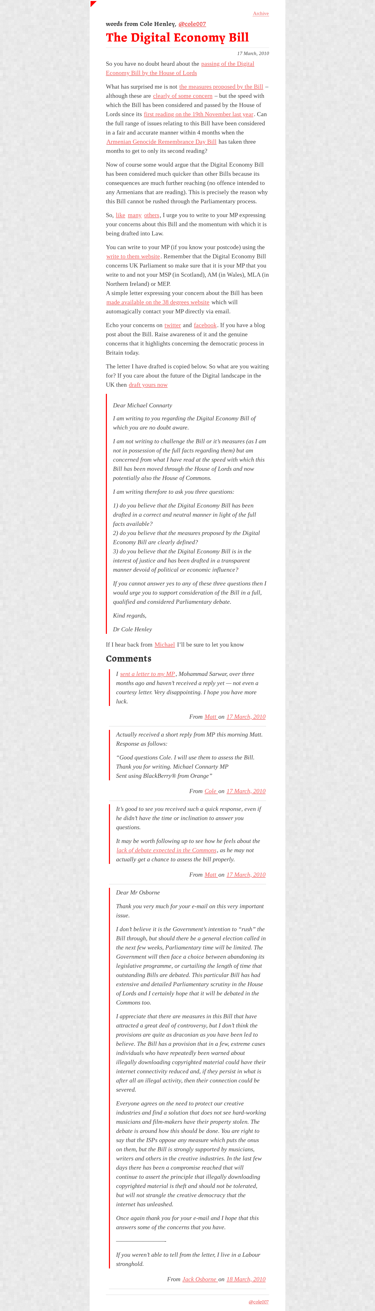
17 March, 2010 (246, 716)
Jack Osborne (200, 1279)
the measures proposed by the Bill (221, 86)
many (135, 215)
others (151, 215)
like (120, 215)
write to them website (133, 256)
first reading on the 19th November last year (198, 114)
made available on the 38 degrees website (157, 302)
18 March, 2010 (246, 1279)
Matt (211, 716)
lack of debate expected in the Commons (166, 850)
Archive (261, 13)
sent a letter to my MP (147, 674)
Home (96, 6)
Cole (211, 791)
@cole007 (192, 24)
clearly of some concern (182, 95)
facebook (205, 325)
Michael (165, 644)
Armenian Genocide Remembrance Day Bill (161, 141)
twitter (173, 325)
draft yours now (148, 384)
